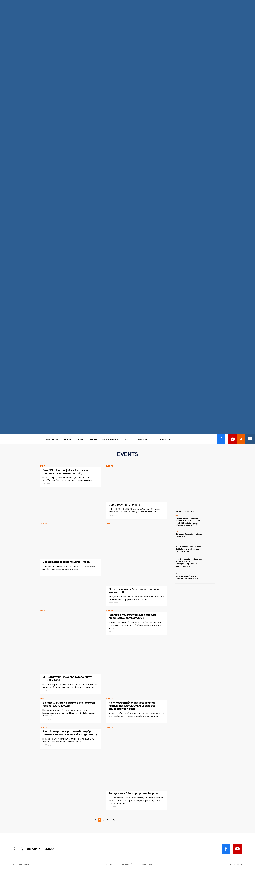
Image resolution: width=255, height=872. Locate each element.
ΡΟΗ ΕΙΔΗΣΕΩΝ (163, 439)
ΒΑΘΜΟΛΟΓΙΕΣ (144, 439)
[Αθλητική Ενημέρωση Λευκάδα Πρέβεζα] (1, 439)
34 (114, 820)
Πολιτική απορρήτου (127, 864)
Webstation (238, 864)
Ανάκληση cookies (147, 864)
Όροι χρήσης (109, 864)
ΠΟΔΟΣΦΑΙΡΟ (51, 439)
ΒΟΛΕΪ (81, 439)
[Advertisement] (197, 486)
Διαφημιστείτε (34, 849)
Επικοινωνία (50, 849)
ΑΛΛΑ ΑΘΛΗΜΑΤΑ (110, 439)
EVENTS (127, 439)
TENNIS (93, 439)
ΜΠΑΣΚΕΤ (68, 439)
